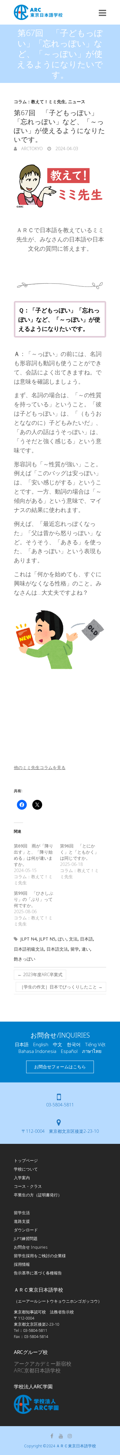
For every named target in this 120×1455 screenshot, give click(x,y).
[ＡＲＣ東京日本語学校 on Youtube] (61, 1436)
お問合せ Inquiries (30, 1247)
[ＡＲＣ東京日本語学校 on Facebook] (52, 1436)
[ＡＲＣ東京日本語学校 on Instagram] (70, 1436)
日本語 (86, 939)
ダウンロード (26, 1230)
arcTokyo (31, 148)
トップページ (26, 1160)
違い (86, 949)
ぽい (62, 939)
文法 (73, 939)
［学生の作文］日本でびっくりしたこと (60, 987)
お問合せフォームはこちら (60, 1067)
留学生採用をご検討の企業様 (40, 1255)
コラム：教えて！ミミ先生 (40, 101)
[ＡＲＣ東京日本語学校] (38, 12)
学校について (26, 1169)
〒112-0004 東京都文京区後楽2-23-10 (60, 1131)
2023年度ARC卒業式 (40, 974)
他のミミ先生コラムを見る (40, 767)
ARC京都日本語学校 (37, 1370)
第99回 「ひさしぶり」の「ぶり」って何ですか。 (33, 899)
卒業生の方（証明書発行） (38, 1195)
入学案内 (22, 1177)
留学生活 (22, 1212)
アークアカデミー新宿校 (42, 1363)
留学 (74, 949)
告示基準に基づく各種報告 (38, 1273)
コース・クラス (28, 1186)
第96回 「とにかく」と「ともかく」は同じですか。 (79, 852)
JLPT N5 (47, 939)
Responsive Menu (102, 13)
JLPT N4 (28, 939)
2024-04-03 (66, 148)
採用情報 (22, 1264)
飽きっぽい (24, 959)
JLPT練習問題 (26, 1238)
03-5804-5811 (60, 1105)
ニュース (76, 101)
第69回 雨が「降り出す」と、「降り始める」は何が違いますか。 (33, 855)
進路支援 (22, 1221)
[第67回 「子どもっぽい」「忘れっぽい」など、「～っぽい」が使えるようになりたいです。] (60, 186)
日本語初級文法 (29, 949)
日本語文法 (57, 949)
